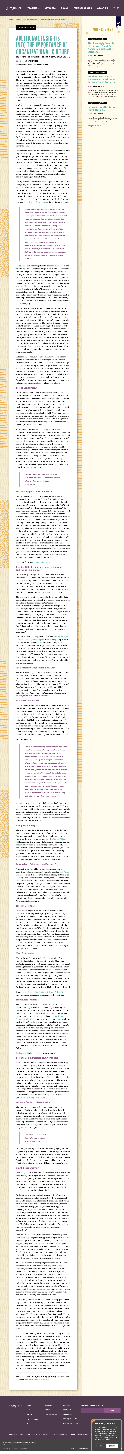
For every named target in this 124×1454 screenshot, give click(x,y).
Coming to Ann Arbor (71, 1419)
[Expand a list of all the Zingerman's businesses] (118, 20)
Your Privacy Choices (70, 1423)
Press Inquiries (83, 1448)
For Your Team (32, 1419)
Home (11, 19)
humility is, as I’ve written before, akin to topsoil (42, 638)
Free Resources (83, 8)
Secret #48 (60, 435)
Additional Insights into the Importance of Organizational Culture (44, 19)
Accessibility (24, 1448)
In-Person (30, 1410)
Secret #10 (23, 1053)
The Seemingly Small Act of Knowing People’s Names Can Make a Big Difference (102, 47)
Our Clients (67, 1414)
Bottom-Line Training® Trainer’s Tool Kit (45, 992)
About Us (102, 8)
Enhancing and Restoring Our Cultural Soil (102, 108)
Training (30, 1405)
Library (18, 19)
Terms (15, 1448)
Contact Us (67, 1410)
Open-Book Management (34, 377)
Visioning (20, 803)
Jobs (72, 1448)
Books (64, 8)
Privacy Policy (6, 1448)
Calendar (30, 1424)
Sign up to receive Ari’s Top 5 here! (38, 1379)
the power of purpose (41, 562)
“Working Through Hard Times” (33, 1098)
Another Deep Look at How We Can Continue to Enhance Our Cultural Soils (103, 79)
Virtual (29, 1414)
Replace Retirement (37, 202)
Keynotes (50, 8)
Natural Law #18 (37, 401)
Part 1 (32, 1053)
